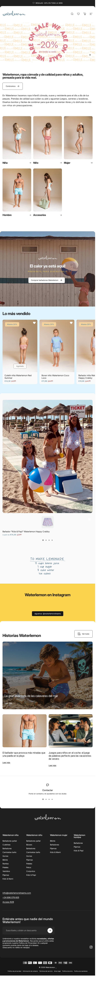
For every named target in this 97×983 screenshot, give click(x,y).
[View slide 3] (49, 540)
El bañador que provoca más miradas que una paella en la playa (24, 754)
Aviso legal (57, 971)
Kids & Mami (8, 879)
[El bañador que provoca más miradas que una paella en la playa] (25, 730)
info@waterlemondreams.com (17, 893)
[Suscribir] (50, 930)
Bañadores (7, 848)
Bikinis (5, 860)
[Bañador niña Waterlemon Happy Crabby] (24, 470)
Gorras (5, 856)
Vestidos (6, 871)
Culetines (6, 845)
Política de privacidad (14, 971)
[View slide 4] (52, 540)
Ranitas (6, 864)
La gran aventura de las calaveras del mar (31, 696)
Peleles (5, 867)
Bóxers (29, 845)
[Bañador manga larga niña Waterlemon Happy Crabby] (77, 443)
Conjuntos (30, 871)
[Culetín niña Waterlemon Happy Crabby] (57, 451)
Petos (28, 867)
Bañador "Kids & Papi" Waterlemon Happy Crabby (26, 531)
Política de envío (67, 971)
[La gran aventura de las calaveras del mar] (48, 675)
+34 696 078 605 (11, 897)
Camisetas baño (9, 852)
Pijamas (6, 875)
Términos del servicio (46, 971)
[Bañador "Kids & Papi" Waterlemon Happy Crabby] (44, 463)
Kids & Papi (31, 875)
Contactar (47, 790)
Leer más (8, 703)
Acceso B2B (8, 902)
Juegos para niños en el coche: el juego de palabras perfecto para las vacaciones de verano (70, 755)
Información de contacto (30, 971)
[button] (90, 54)
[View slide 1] (43, 540)
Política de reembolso (81, 971)
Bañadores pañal (10, 841)
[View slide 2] (46, 540)
